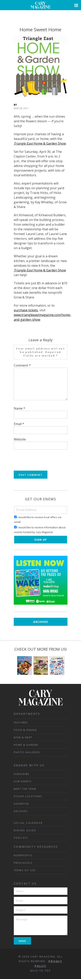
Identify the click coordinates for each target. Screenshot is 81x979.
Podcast (21, 837)
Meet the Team (25, 789)
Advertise (21, 803)
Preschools (23, 863)
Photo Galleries (27, 752)
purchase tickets (26, 310)
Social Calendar (28, 823)
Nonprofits (23, 855)
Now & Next (23, 737)
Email (19, 424)
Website (20, 439)
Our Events (22, 781)
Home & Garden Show (40, 143)
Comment (22, 365)
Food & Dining (25, 730)
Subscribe (21, 774)
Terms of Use (25, 870)
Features (21, 722)
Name (19, 408)
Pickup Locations (28, 796)
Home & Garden (26, 745)
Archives (40, 622)
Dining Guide (25, 830)
